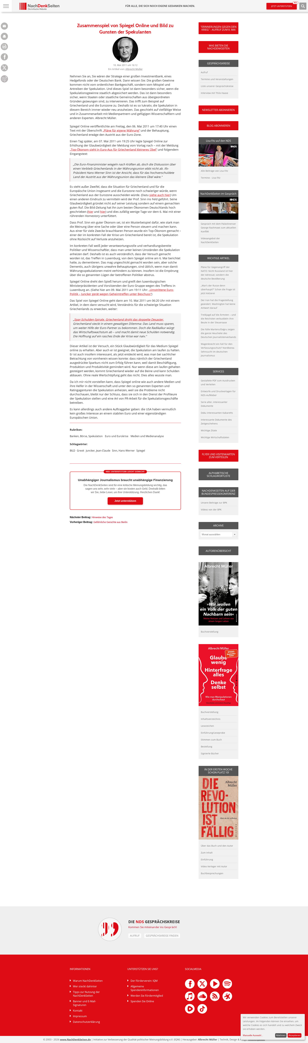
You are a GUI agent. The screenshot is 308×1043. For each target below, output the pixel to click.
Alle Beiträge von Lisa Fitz (214, 170)
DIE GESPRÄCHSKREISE (154, 921)
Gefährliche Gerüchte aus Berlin (111, 522)
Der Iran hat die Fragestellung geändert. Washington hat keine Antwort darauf (218, 304)
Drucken (4, 36)
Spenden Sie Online (142, 1001)
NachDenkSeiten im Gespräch (218, 193)
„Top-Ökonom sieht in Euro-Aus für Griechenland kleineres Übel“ (113, 149)
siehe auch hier (159, 195)
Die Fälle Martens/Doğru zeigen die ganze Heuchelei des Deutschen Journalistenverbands (218, 333)
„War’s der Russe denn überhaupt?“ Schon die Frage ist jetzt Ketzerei (218, 289)
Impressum (80, 1016)
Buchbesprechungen (212, 873)
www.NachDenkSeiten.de (75, 1039)
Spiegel (140, 450)
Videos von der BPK (211, 509)
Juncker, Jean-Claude (98, 450)
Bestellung (206, 746)
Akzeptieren (294, 1035)
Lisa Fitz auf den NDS (218, 140)
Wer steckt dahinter (85, 986)
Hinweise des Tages (102, 517)
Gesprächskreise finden (162, 935)
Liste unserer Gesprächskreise (217, 86)
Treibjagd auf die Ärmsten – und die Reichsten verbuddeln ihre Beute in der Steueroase (218, 318)
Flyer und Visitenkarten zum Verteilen (218, 456)
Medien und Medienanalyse (147, 436)
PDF (4, 46)
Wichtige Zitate (209, 430)
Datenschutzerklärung (86, 1022)
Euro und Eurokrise (116, 436)
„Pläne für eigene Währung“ (121, 130)
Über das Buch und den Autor (217, 845)
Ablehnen (281, 1035)
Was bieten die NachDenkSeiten (218, 47)
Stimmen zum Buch (211, 739)
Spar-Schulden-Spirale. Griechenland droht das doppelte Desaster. (119, 319)
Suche (302, 6)
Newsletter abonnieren (218, 110)
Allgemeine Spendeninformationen (145, 988)
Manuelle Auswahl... (253, 1035)
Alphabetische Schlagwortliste (218, 474)
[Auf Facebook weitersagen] (4, 59)
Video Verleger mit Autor (214, 866)
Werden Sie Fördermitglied (147, 995)
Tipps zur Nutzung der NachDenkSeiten (86, 993)
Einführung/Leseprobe (213, 732)
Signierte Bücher (210, 753)
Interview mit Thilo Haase (214, 93)
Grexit (80, 450)
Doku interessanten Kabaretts (217, 412)
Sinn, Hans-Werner (123, 450)
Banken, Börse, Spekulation (86, 436)
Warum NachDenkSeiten (88, 981)
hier (90, 212)
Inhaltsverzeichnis (210, 718)
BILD (72, 450)
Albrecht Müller (134, 69)
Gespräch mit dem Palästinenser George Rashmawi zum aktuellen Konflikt (218, 227)
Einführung (207, 859)
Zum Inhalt (207, 852)
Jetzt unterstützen (284, 5)
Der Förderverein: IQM (144, 981)
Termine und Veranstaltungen (217, 79)
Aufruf (204, 72)
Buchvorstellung (209, 631)
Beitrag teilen (4, 26)
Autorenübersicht (218, 551)
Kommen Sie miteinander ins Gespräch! (152, 927)
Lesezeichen (207, 725)
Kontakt (77, 1010)
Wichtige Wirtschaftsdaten (215, 437)
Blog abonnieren (218, 125)
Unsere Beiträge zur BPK (214, 502)
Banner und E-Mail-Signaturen (84, 1003)
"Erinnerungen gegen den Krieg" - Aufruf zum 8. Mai (218, 28)
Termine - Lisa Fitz (210, 177)
